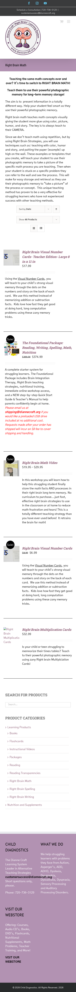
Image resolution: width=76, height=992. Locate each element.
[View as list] (40, 228)
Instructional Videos (22, 749)
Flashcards (17, 741)
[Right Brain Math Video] (11, 462)
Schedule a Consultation (29, 10)
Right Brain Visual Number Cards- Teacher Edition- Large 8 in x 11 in (45, 257)
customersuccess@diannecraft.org (38, 13)
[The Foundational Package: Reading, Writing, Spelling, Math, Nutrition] (11, 342)
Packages (16, 757)
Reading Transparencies (25, 773)
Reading (15, 765)
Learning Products (19, 727)
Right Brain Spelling (22, 789)
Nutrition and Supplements (24, 805)
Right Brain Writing (22, 797)
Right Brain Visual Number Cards (47, 548)
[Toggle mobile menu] (69, 21)
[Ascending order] (56, 209)
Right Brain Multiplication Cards (46, 629)
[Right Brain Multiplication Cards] (11, 629)
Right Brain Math (20, 781)
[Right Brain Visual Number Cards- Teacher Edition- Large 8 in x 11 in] (11, 251)
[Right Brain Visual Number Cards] (11, 548)
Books (13, 733)
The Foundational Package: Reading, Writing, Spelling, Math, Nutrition (47, 347)
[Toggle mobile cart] (61, 21)
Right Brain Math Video (39, 463)
